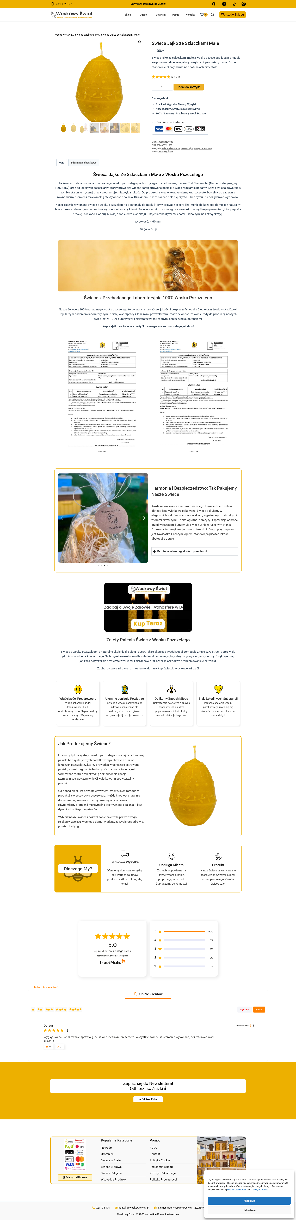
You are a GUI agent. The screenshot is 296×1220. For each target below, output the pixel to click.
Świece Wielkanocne (87, 34)
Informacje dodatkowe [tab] (83, 162)
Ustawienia (249, 1210)
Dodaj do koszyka (189, 87)
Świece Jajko (187, 148)
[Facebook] (213, 4)
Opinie (175, 14)
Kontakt (190, 14)
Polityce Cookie (260, 1189)
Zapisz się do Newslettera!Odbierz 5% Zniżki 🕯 (148, 1086)
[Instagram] (224, 4)
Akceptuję (249, 1200)
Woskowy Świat (63, 34)
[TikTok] (234, 4)
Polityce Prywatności (237, 1189)
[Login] (244, 4)
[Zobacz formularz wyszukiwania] (212, 15)
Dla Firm (161, 14)
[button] (140, 42)
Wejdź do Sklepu (232, 14)
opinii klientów (112, 951)
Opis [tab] (61, 162)
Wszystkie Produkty (203, 148)
